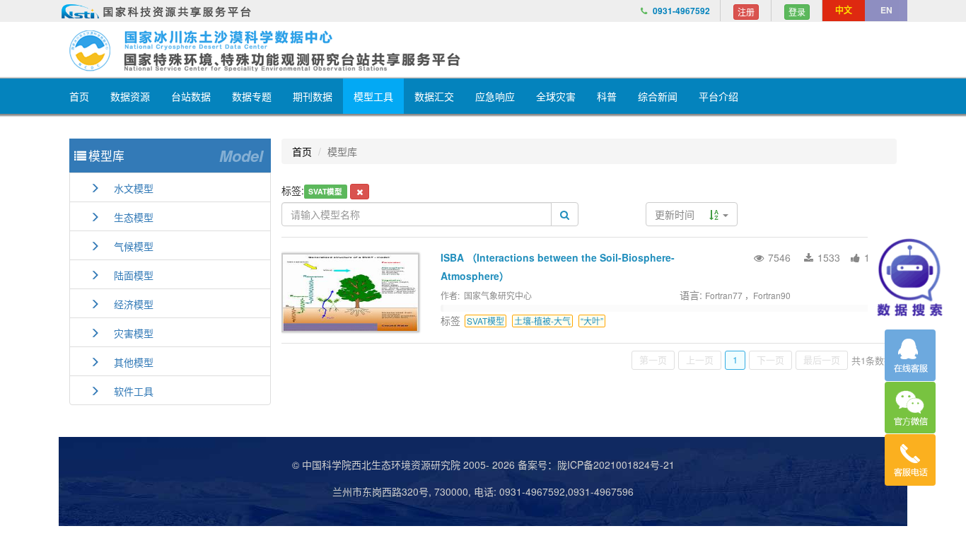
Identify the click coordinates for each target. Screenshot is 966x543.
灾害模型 (126, 333)
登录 (796, 12)
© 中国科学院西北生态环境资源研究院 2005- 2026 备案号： (424, 464)
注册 (746, 12)
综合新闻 (657, 96)
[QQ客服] (910, 355)
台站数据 (191, 96)
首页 (79, 96)
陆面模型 (126, 275)
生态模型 (126, 217)
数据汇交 (434, 96)
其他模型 (126, 362)
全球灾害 (556, 96)
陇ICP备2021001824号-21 (616, 464)
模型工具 (373, 96)
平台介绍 (718, 96)
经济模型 (126, 304)
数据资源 (130, 96)
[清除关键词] (359, 191)
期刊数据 (312, 96)
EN (886, 10)
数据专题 (252, 96)
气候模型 (126, 246)
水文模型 (126, 188)
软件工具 (126, 391)
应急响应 (495, 96)
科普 (607, 96)
